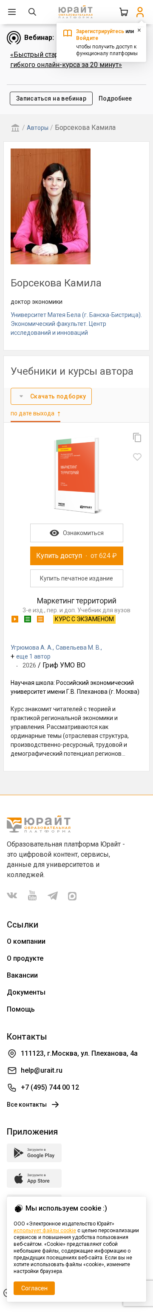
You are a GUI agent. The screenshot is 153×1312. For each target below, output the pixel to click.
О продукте (25, 958)
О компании (26, 941)
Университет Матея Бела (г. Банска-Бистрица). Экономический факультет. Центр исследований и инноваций (76, 323)
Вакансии (22, 975)
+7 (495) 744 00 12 (50, 1087)
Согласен (34, 1288)
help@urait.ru (41, 1070)
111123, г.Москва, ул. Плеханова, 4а (79, 1053)
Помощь (21, 1009)
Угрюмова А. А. (32, 647)
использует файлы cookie (45, 1231)
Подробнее (115, 98)
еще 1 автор (33, 656)
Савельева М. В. (78, 647)
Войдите (87, 38)
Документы (26, 992)
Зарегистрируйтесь (100, 31)
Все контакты (27, 1104)
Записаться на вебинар (51, 98)
